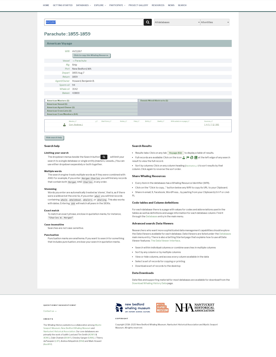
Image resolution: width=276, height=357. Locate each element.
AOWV (92, 334)
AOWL (46, 337)
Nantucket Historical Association (59, 331)
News (171, 5)
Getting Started (63, 5)
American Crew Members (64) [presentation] (62, 114)
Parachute (81, 60)
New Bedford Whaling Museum (76, 328)
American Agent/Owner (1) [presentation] (61, 107)
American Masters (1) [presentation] (58, 100)
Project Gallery (138, 5)
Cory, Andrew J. (76, 124)
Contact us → (49, 311)
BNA (81, 341)
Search (182, 5)
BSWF (68, 337)
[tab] (91, 100)
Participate (116, 5)
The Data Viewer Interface (165, 240)
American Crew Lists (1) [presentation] (59, 111)
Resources (158, 5)
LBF (57, 341)
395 (217, 124)
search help (54, 137)
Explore (99, 5)
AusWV (47, 344)
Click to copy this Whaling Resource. (91, 55)
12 (213, 124)
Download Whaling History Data (149, 283)
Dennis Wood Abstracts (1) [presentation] (154, 100)
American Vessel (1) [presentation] (57, 104)
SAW (90, 337)
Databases (82, 5)
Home (46, 5)
